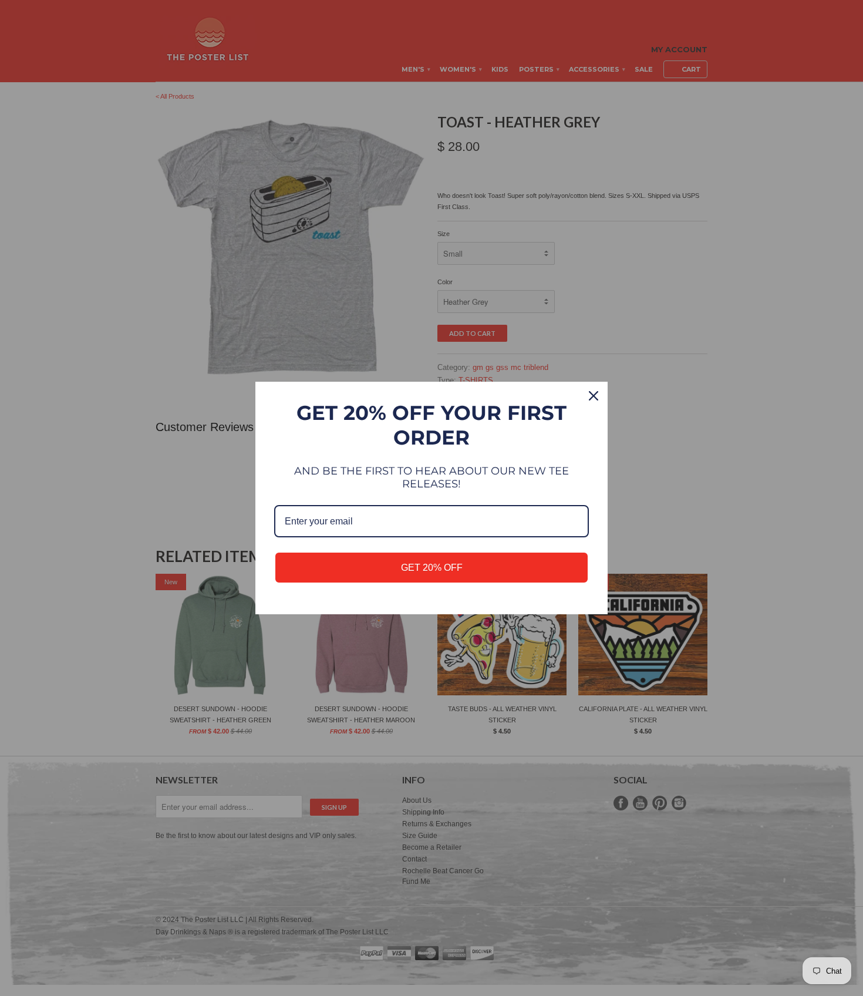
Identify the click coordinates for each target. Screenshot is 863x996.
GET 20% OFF (432, 568)
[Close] (593, 396)
